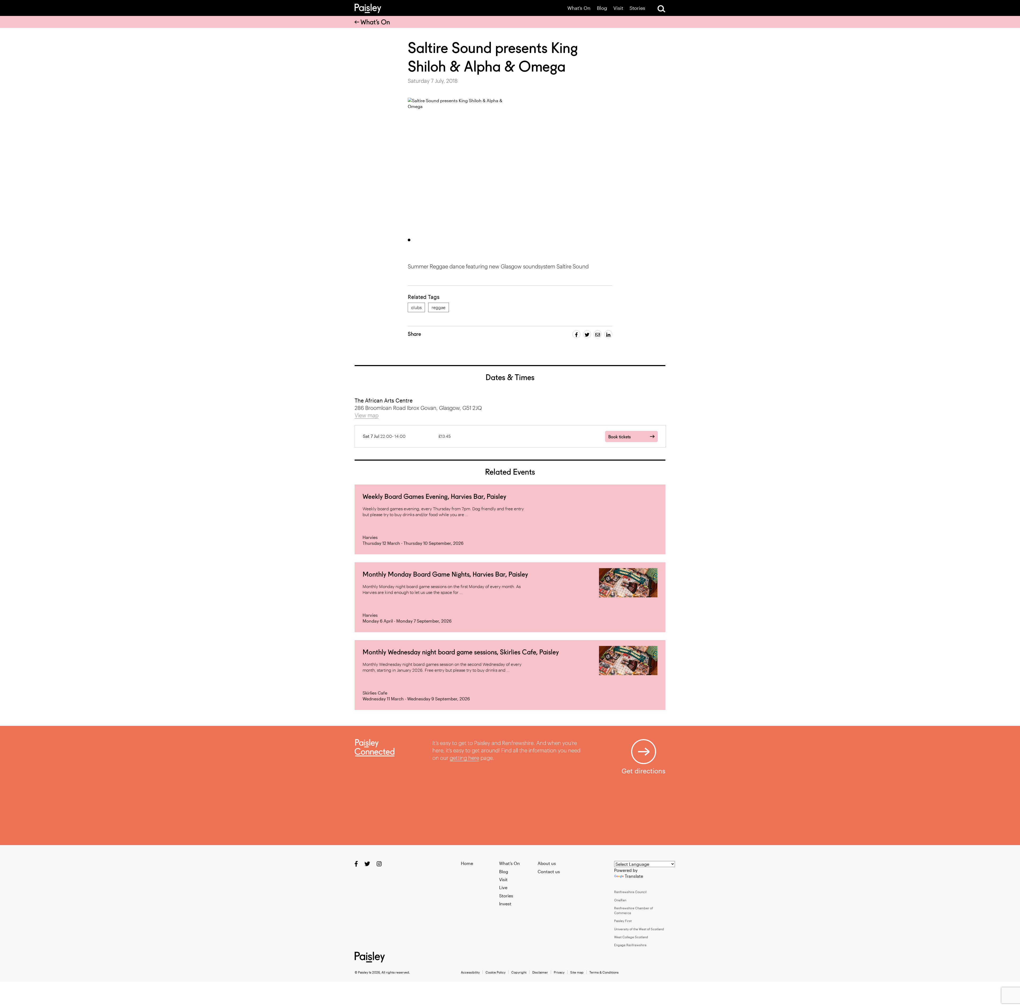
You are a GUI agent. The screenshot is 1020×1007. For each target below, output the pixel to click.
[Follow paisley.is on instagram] (379, 863)
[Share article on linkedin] (608, 334)
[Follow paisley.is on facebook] (356, 863)
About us (547, 863)
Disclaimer (540, 972)
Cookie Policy (495, 972)
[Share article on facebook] (576, 334)
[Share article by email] (598, 334)
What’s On (578, 8)
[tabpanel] (457, 166)
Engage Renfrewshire (630, 945)
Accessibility (470, 972)
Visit (618, 8)
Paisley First (623, 921)
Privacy (559, 972)
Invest (505, 903)
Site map (577, 972)
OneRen (620, 900)
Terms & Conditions (604, 972)
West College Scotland (631, 937)
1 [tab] (409, 240)
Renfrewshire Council (630, 892)
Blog (602, 8)
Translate (634, 876)
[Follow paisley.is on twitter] (367, 863)
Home (467, 863)
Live (503, 887)
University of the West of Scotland (639, 929)
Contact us (549, 871)
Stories (637, 8)
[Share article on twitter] (587, 334)
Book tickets (619, 436)
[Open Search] (661, 8)
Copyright (518, 972)
